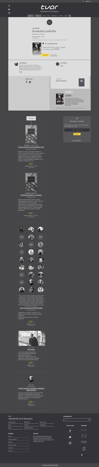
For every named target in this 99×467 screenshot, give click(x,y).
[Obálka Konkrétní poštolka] (31, 134)
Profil (20, 71)
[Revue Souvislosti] (84, 442)
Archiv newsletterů (76, 140)
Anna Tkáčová (68, 100)
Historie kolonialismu (47, 438)
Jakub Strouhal (74, 101)
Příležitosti (54, 15)
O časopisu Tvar (28, 427)
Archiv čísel (43, 422)
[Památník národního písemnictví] (84, 449)
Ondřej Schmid (74, 102)
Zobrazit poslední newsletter (77, 137)
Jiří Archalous (68, 102)
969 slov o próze (37, 441)
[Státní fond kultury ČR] (84, 455)
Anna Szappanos (78, 99)
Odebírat (76, 134)
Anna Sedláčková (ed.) (69, 99)
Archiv (66, 15)
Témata (38, 15)
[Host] (84, 430)
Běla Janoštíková (74, 100)
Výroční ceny (41, 439)
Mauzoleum (35, 438)
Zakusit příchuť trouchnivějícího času (31, 147)
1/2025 (57, 47)
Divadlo (40, 438)
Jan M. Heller (80, 101)
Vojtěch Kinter (68, 105)
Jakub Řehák (67, 101)
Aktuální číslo (11, 422)
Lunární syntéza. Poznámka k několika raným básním (31, 389)
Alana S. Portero (68, 98)
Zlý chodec (31, 349)
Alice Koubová (75, 98)
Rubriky (30, 15)
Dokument (35, 439)
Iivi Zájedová (81, 100)
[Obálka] (31, 182)
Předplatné (43, 425)
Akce (48, 15)
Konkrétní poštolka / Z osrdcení (31, 195)
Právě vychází (48, 436)
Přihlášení (45, 55)
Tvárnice (60, 15)
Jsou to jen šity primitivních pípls (31, 308)
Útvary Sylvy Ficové (49, 439)
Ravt (44, 15)
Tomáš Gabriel (75, 104)
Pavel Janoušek (68, 104)
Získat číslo (53, 55)
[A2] (84, 436)
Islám (42, 441)
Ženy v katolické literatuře (39, 436)
